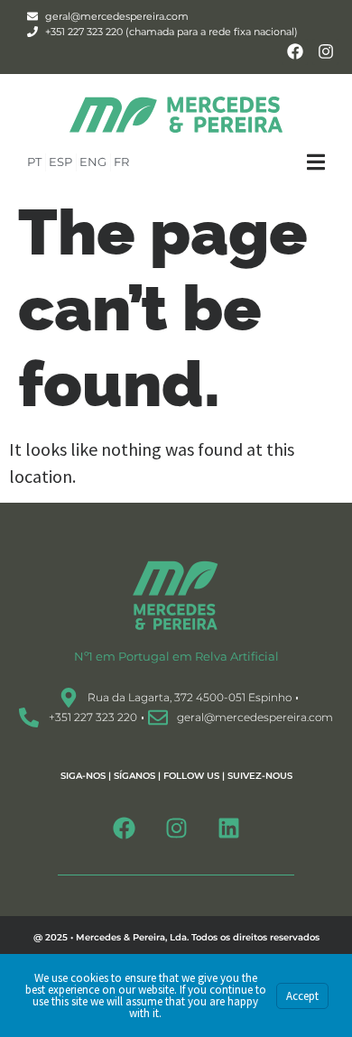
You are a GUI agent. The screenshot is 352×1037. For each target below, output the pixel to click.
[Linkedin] (228, 827)
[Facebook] (295, 52)
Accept (302, 996)
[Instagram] (325, 52)
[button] (329, 162)
